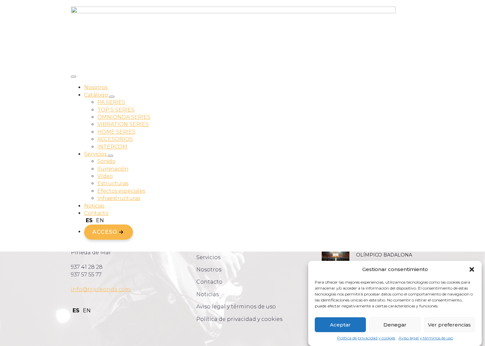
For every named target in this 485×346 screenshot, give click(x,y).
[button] (472, 269)
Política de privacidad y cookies (366, 337)
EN (100, 220)
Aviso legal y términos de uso (426, 337)
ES (89, 220)
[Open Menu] (73, 77)
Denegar (394, 325)
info (76, 289)
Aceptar (340, 325)
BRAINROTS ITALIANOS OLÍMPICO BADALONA (385, 252)
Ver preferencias (449, 325)
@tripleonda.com (106, 289)
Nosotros (96, 87)
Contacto (96, 213)
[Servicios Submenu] (110, 156)
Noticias (94, 206)
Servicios (96, 154)
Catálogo (96, 95)
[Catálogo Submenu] (111, 97)
